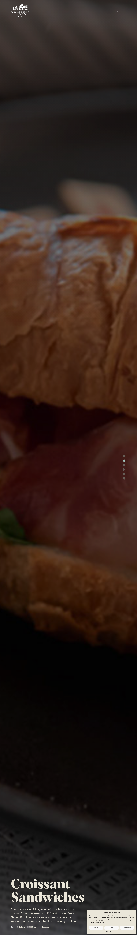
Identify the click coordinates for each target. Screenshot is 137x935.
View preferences (127, 927)
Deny (111, 927)
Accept (96, 927)
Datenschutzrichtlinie (111, 932)
